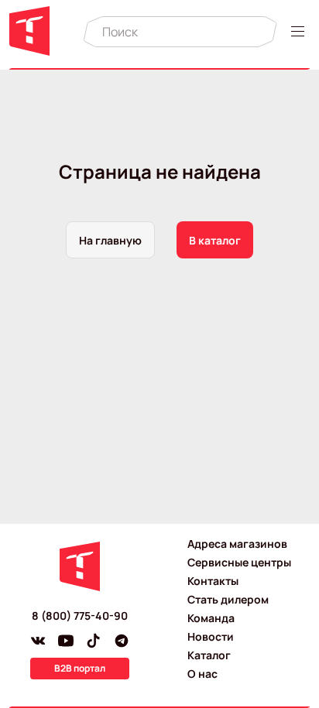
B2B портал (79, 668)
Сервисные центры (239, 562)
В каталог (215, 240)
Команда (211, 618)
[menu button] (300, 31)
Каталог (209, 655)
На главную (110, 240)
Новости (210, 636)
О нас (202, 673)
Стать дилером (228, 599)
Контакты (212, 580)
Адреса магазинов (237, 543)
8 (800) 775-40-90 (80, 615)
